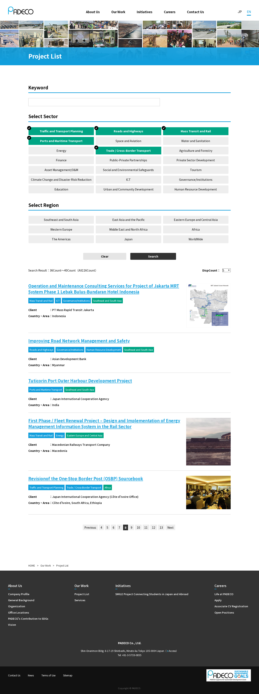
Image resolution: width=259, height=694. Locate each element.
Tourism (196, 170)
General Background (21, 600)
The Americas (61, 239)
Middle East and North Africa (128, 229)
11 (146, 527)
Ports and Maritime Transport (61, 141)
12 (153, 527)
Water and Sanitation (195, 141)
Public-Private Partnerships (128, 160)
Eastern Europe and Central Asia (196, 220)
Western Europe (61, 229)
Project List (81, 594)
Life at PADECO (223, 594)
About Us (93, 12)
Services (79, 600)
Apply (218, 600)
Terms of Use (48, 675)
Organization (16, 606)
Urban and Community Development (128, 189)
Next (170, 527)
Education (61, 189)
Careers (169, 12)
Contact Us (195, 12)
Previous (90, 527)
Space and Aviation (128, 141)
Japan (128, 239)
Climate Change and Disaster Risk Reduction (61, 180)
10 (138, 527)
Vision (12, 625)
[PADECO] (20, 11)
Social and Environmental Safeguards (128, 170)
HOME (31, 565)
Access (172, 650)
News (31, 675)
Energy (61, 151)
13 (161, 527)
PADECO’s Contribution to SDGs (28, 618)
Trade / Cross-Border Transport (128, 151)
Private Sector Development (195, 160)
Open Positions (224, 612)
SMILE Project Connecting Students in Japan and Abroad (151, 594)
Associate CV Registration (231, 606)
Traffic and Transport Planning (61, 131)
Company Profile (18, 594)
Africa (196, 229)
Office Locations (18, 612)
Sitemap (67, 675)
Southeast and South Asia (61, 220)
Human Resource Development (195, 189)
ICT (128, 180)
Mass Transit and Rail (196, 131)
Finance (61, 160)
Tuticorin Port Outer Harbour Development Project (80, 381)
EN (249, 12)
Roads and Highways (128, 131)
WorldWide (196, 239)
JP (240, 12)
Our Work (118, 12)
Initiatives (144, 12)
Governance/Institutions (195, 180)
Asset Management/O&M (61, 170)
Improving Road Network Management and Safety (79, 341)
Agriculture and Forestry (195, 151)
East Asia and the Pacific (128, 220)
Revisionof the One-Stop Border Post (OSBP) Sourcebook (85, 478)
